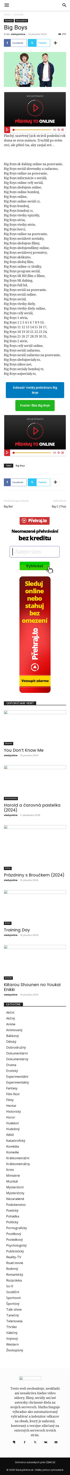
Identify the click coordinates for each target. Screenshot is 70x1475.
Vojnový (12, 1338)
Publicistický (15, 1251)
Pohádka (12, 1216)
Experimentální (17, 1076)
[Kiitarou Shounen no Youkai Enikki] (35, 962)
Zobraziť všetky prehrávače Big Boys (35, 390)
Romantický (14, 1274)
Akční (10, 1012)
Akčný (10, 1018)
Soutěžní (12, 1292)
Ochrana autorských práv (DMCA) (35, 1462)
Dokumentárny (17, 1059)
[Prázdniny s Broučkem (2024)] (35, 847)
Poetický (12, 1210)
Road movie (14, 1263)
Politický (12, 1222)
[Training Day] (35, 907)
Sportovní (13, 1298)
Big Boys (20, 465)
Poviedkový (14, 1239)
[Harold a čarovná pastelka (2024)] (35, 782)
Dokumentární (17, 1053)
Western (12, 1344)
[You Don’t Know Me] (35, 727)
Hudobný (13, 1129)
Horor (10, 1117)
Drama (8, 743)
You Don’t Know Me (24, 750)
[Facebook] (24, 1442)
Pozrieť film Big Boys (35, 405)
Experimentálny (17, 1082)
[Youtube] (56, 1442)
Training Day (17, 930)
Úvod (7, 14)
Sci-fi (9, 1286)
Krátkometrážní (17, 1158)
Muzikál (12, 1181)
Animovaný (11, 798)
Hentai (11, 1106)
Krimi (7, 923)
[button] (64, 5)
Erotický (12, 1071)
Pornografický (16, 1228)
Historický (13, 1111)
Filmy (7, 868)
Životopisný (14, 1350)
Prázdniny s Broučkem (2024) (34, 875)
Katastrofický (15, 1140)
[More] (55, 43)
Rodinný (12, 1269)
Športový (12, 1303)
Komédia (12, 1146)
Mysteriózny (15, 1193)
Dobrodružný (16, 1047)
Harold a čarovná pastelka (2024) (32, 807)
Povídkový (13, 1234)
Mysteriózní (15, 1187)
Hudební (12, 1123)
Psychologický (16, 1245)
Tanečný (12, 1315)
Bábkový (12, 1036)
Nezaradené (21, 20)
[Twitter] (35, 1442)
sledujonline (18, 34)
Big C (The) (59, 506)
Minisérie (13, 1175)
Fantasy (12, 1088)
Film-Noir (13, 1094)
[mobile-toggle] (6, 5)
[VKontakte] (45, 1442)
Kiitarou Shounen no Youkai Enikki (32, 987)
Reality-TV (13, 1257)
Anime (8, 977)
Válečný (12, 1333)
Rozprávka (14, 1280)
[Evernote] (14, 1442)
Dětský (11, 1041)
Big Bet (8, 506)
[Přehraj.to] (35, 113)
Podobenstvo (16, 1205)
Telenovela (14, 1321)
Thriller (11, 1327)
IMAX (10, 1135)
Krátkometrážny (18, 1164)
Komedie (19, 14)
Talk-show (14, 1309)
